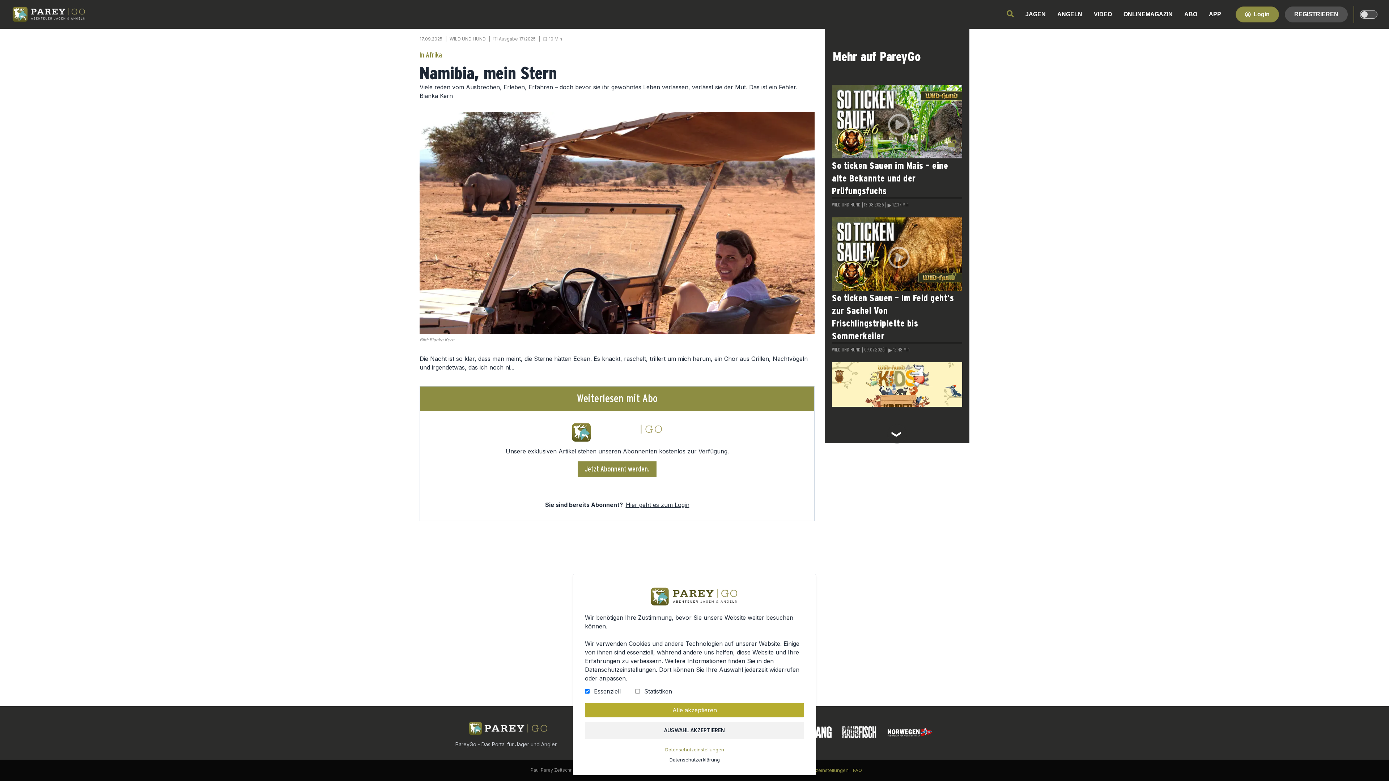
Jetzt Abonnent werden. (617, 469)
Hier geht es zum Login (657, 504)
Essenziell (607, 691)
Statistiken (658, 691)
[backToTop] (1371, 763)
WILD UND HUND (468, 39)
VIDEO (1103, 14)
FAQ (857, 770)
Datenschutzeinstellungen (694, 749)
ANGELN (1069, 14)
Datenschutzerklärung (695, 760)
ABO (1190, 14)
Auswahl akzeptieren (694, 730)
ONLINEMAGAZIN (1148, 14)
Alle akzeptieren (694, 710)
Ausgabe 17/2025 (517, 39)
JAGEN (1035, 14)
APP (1215, 14)
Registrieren (1316, 14)
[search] (1010, 13)
